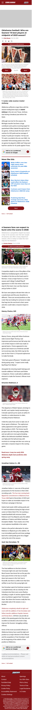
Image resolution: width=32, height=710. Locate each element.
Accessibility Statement (9, 691)
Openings (23, 676)
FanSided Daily (6, 682)
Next (25, 70)
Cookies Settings (6, 694)
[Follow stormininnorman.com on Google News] (28, 151)
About (3, 676)
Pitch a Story (24, 682)
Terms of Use (24, 685)
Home (3, 213)
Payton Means (8, 243)
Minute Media (10, 698)
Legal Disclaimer (25, 688)
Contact (3, 679)
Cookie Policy (5, 688)
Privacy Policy (5, 685)
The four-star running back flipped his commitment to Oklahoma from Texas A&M (15, 495)
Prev (6, 70)
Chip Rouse (7, 38)
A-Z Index (23, 691)
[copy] (12, 41)
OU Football (10, 213)
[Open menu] (3, 2)
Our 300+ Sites (24, 679)
